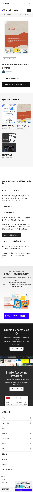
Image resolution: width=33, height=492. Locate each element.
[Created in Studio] (5, 489)
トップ (3, 14)
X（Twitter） (4, 479)
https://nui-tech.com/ (8, 157)
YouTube (4, 482)
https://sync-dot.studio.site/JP (21, 129)
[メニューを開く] (29, 3)
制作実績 (9, 14)
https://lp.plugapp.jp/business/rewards (9, 127)
